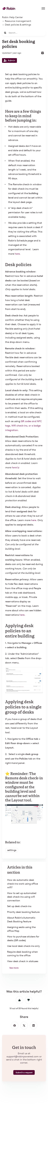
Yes (19, 1000)
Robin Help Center (12, 17)
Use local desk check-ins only (23, 945)
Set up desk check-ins (19, 906)
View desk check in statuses (22, 961)
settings (11, 850)
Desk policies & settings (18, 24)
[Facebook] (14, 1025)
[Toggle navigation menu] (43, 8)
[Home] (8, 8)
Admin (11, 60)
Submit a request (24, 1072)
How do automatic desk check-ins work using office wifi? (22, 883)
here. (17, 253)
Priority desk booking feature (23, 912)
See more (14, 968)
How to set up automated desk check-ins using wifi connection (21, 897)
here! (14, 467)
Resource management (18, 21)
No (28, 1000)
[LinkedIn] (33, 1025)
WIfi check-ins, (19, 425)
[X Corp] (24, 1025)
